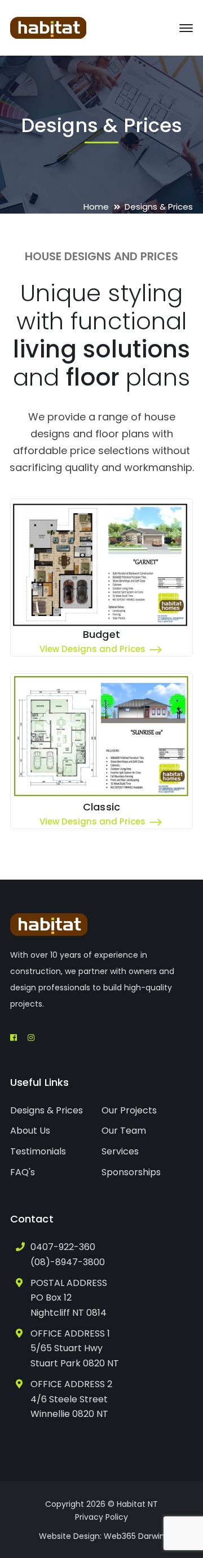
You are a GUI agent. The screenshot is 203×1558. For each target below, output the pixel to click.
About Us (30, 1130)
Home (96, 206)
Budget (101, 634)
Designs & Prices (46, 1110)
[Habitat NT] (48, 27)
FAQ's (22, 1172)
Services (120, 1151)
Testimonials (38, 1151)
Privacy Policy (101, 1517)
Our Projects (129, 1110)
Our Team (124, 1130)
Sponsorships (131, 1172)
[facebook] (13, 1037)
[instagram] (31, 1037)
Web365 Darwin (134, 1536)
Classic (101, 807)
